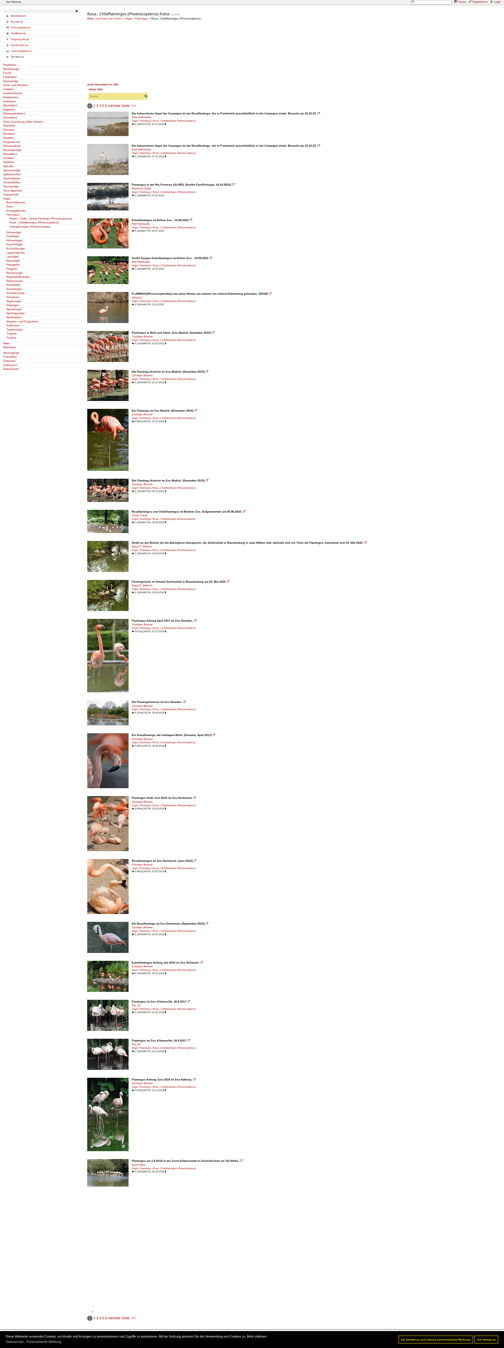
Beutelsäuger (11, 68)
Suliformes (12, 325)
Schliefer (8, 158)
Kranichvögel (14, 244)
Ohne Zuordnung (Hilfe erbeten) (23, 121)
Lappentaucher (15, 252)
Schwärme (12, 297)
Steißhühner (14, 317)
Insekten (8, 89)
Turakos (11, 337)
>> (134, 106)
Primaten (8, 129)
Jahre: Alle (95, 89)
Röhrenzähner (12, 145)
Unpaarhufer (11, 194)
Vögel (6, 198)
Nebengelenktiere (14, 113)
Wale (6, 343)
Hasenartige (10, 81)
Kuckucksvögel (15, 248)
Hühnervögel (14, 240)
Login (497, 1)
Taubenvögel (14, 329)
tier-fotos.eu (13, 1)
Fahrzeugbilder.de (20, 27)
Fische (7, 72)
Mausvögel (13, 260)
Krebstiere (9, 101)
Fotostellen (10, 356)
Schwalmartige (15, 292)
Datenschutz (11, 368)
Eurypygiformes (16, 210)
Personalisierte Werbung (44, 1341)
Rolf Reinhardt (141, 223)
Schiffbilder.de (18, 33)
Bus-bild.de (17, 21)
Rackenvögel (14, 272)
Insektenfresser (12, 93)
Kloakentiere (11, 97)
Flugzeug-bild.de (20, 39)
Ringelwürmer (11, 142)
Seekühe (8, 162)
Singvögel (12, 305)
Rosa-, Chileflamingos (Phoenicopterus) (34, 222)
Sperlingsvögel (15, 313)
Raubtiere (9, 133)
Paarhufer (9, 125)
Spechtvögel (14, 309)
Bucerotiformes (15, 202)
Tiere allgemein (12, 190)
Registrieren (480, 1)
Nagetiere (9, 109)
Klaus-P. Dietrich (142, 546)
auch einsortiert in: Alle (103, 84)
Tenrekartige (11, 186)
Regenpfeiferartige (18, 276)
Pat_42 (136, 1005)
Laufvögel (12, 256)
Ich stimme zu (486, 1339)
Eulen (9, 206)
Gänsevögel (13, 232)
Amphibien (9, 64)
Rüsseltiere (10, 154)
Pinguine (11, 268)
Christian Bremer (142, 336)
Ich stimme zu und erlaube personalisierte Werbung (435, 1339)
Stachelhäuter (11, 178)
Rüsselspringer (12, 150)
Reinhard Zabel (141, 188)
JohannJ (137, 297)
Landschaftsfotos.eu (21, 51)
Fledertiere (10, 77)
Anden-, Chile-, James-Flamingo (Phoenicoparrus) (40, 218)
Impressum (10, 365)
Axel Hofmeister (141, 117)
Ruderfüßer (13, 284)
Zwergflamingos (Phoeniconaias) (29, 226)
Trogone (11, 333)
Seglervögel (13, 301)
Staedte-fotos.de (19, 45)
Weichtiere (9, 347)
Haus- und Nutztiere (15, 85)
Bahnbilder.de (18, 16)
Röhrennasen (14, 280)
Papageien (13, 264)
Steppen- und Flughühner (22, 321)
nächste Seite (119, 106)
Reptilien (8, 137)
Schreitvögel (14, 289)
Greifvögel (12, 236)
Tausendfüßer (11, 182)
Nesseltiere (10, 117)
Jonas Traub (139, 515)
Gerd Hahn (138, 1164)
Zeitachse (9, 360)
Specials (8, 166)
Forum (462, 1)
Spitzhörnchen (12, 174)
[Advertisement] (205, 51)
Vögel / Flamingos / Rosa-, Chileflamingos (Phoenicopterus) (164, 120)
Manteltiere (10, 105)
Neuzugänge (11, 352)
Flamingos (12, 214)
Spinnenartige (11, 170)
